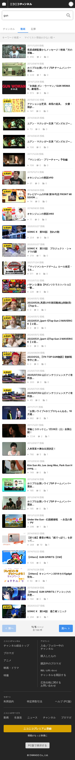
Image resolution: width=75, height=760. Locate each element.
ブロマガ (9, 653)
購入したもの (48, 655)
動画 (23, 28)
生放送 (18, 717)
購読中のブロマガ (51, 663)
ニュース (32, 717)
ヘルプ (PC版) (63, 701)
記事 (33, 28)
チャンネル (9, 28)
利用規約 (9, 701)
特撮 (6, 675)
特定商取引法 (34, 701)
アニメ (7, 660)
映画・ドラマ (11, 667)
